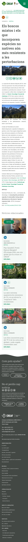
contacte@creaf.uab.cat (8, 431)
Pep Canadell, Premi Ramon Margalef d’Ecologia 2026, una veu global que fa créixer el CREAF (13, 252)
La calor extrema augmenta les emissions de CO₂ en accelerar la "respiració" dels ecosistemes (13, 297)
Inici (3, 10)
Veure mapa (5, 424)
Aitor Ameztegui (13, 180)
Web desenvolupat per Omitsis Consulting (10, 439)
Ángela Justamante (9, 288)
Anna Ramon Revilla (9, 243)
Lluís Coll (19, 178)
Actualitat (9, 10)
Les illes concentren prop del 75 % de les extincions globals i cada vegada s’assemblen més (14, 341)
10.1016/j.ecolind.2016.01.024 (12, 205)
